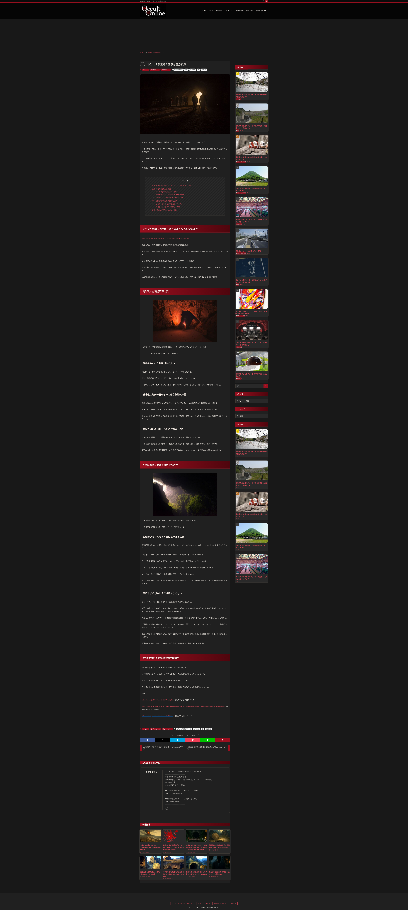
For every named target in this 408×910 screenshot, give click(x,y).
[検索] (266, 1)
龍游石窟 (204, 69)
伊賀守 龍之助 (151, 772)
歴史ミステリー (166, 69)
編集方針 (233, 903)
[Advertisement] (204, 35)
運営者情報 (181, 903)
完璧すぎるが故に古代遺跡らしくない (168, 207)
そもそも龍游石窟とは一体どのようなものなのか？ (171, 185)
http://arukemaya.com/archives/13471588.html (157, 716)
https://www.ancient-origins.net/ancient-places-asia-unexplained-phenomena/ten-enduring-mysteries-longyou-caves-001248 (183, 706)
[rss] (263, 1)
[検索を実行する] (266, 386)
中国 (186, 69)
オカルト (145, 69)
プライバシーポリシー (204, 903)
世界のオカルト (155, 69)
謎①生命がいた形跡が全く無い (166, 192)
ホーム (174, 903)
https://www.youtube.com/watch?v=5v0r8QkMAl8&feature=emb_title (165, 238)
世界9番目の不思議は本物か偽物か (165, 210)
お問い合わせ (191, 903)
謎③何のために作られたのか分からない (169, 197)
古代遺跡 (192, 69)
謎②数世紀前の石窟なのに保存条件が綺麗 (170, 195)
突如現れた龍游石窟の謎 (161, 189)
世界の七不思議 (178, 69)
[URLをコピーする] (222, 740)
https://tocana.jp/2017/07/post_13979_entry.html (158, 700)
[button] (147, 740)
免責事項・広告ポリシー (221, 903)
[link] (167, 808)
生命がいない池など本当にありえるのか (169, 204)
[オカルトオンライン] (153, 10)
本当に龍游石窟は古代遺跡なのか (165, 201)
